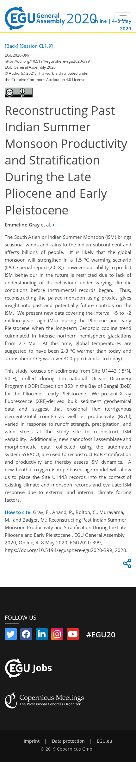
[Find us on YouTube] (73, 635)
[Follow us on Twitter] (11, 635)
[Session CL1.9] (36, 46)
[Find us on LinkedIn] (42, 635)
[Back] (11, 46)
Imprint (32, 741)
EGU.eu (104, 741)
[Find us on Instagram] (57, 635)
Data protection (68, 741)
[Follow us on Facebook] (26, 635)
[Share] (126, 565)
